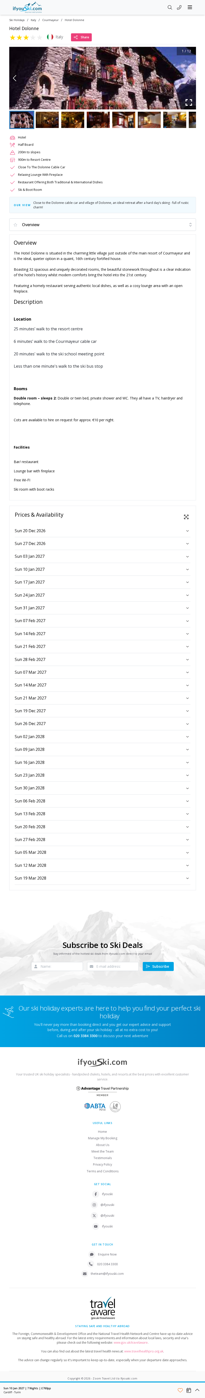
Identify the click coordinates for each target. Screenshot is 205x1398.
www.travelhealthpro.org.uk (143, 1351)
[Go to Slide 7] (174, 120)
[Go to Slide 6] (149, 120)
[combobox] (102, 224)
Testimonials (103, 1158)
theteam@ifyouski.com (107, 1274)
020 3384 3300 (107, 1264)
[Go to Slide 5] (123, 120)
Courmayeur (50, 20)
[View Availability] (188, 1390)
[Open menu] (190, 7)
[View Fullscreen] (186, 517)
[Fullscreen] (189, 102)
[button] (102, 78)
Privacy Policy (102, 1164)
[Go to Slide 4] (98, 120)
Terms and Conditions (102, 1171)
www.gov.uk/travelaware (131, 1342)
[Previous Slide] (14, 78)
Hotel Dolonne (74, 20)
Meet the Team (103, 1151)
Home (102, 1132)
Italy (33, 20)
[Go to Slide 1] (21, 120)
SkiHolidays (16, 20)
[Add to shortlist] (180, 1390)
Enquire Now (107, 1254)
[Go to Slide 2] (47, 120)
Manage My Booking (102, 1138)
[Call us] (179, 8)
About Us (102, 1145)
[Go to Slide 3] (72, 120)
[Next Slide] (190, 78)
